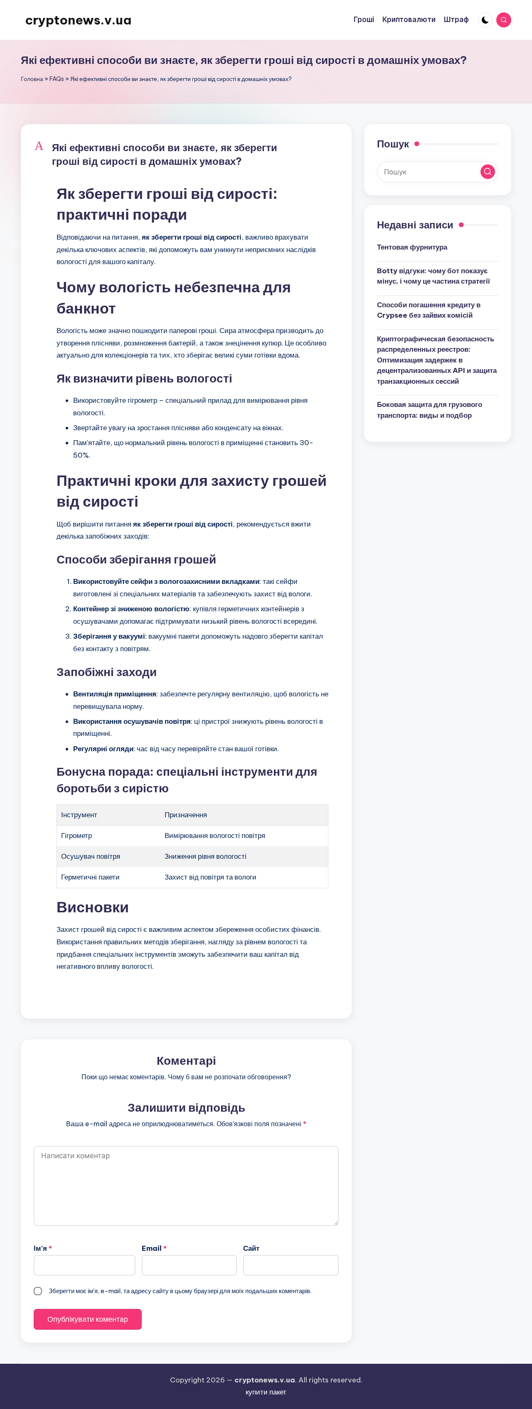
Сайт (251, 1248)
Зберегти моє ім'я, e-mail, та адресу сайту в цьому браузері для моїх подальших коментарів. (180, 1291)
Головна (32, 79)
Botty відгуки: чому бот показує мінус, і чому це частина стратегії (433, 276)
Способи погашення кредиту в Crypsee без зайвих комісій (428, 310)
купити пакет (266, 1392)
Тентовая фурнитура (412, 247)
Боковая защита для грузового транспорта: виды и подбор (429, 410)
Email (154, 1248)
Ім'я (43, 1248)
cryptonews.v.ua (78, 20)
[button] (186, 155)
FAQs (56, 79)
